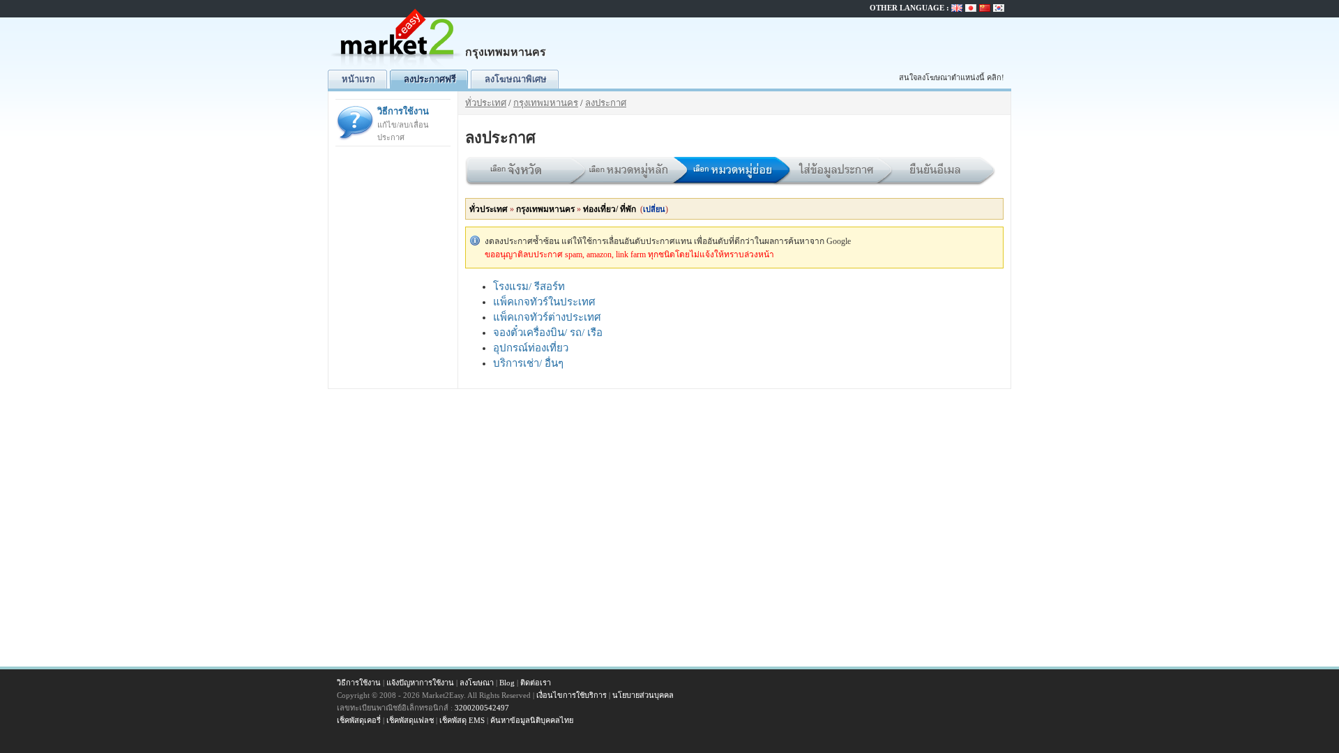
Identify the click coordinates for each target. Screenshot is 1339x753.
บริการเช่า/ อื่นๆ (528, 363)
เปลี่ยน (654, 209)
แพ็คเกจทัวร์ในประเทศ (544, 301)
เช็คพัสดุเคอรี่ (359, 720)
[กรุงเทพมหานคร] (397, 66)
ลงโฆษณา (477, 682)
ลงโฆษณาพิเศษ (516, 79)
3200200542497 (482, 707)
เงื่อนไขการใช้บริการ (571, 695)
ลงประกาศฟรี (430, 79)
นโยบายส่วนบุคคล (643, 695)
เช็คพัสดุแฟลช (410, 720)
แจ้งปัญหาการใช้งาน (420, 682)
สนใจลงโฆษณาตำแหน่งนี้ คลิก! (951, 77)
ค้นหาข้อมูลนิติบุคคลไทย (531, 720)
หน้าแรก (358, 79)
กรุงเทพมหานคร (545, 103)
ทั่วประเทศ (485, 103)
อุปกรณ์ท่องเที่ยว (530, 347)
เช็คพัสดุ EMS (462, 720)
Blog (507, 682)
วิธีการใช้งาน (403, 124)
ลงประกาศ (605, 103)
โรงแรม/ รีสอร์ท (529, 286)
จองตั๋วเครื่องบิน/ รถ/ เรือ (548, 332)
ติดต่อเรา (535, 682)
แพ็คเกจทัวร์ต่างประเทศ (547, 317)
